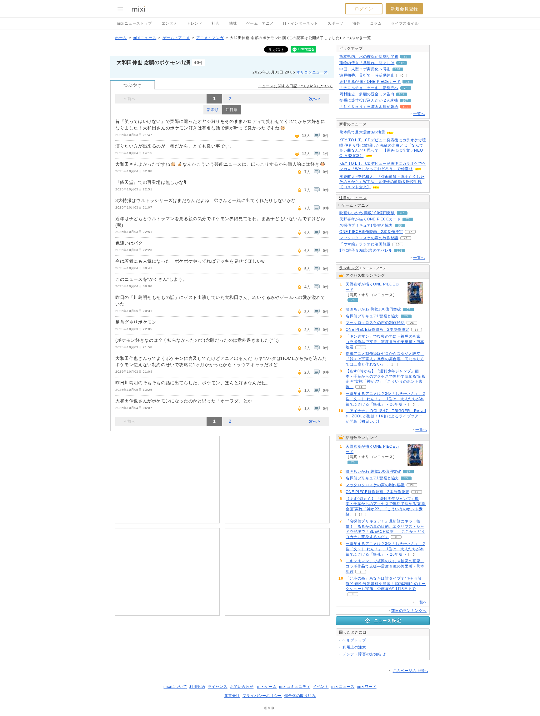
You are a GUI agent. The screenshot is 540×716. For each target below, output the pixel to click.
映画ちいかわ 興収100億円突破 (367, 213)
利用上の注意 (354, 647)
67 (402, 213)
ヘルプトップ (354, 640)
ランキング (349, 268)
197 (405, 100)
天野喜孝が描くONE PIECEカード (370, 81)
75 (406, 88)
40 (401, 75)
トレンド (194, 23)
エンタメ (169, 23)
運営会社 (232, 695)
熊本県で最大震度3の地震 (362, 132)
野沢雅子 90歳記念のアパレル (365, 250)
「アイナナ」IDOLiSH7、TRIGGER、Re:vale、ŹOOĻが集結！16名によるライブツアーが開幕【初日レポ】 (386, 416)
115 (401, 63)
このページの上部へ (410, 670)
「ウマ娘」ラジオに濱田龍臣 (365, 244)
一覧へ (419, 114)
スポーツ (335, 23)
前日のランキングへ (409, 610)
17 (410, 232)
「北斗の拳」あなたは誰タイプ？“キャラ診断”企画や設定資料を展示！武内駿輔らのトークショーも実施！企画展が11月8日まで (386, 583)
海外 (356, 23)
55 (400, 225)
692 (405, 106)
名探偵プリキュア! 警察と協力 (366, 225)
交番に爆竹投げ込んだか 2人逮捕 (368, 100)
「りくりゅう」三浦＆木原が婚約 (368, 106)
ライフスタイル (404, 23)
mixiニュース (144, 38)
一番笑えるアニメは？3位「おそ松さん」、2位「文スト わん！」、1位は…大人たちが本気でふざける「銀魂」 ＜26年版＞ (385, 398)
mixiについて (175, 686)
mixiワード (366, 686)
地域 (233, 23)
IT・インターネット (300, 23)
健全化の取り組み (300, 695)
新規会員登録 (404, 8)
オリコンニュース (312, 72)
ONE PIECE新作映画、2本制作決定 (371, 231)
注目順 (232, 110)
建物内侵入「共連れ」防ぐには (366, 63)
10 (398, 244)
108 (399, 250)
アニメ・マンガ (210, 38)
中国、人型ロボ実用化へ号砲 (365, 69)
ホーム (121, 38)
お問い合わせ (242, 686)
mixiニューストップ (134, 23)
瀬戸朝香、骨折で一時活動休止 (366, 75)
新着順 (213, 110)
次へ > (314, 99)
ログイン (364, 8)
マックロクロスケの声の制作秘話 (368, 238)
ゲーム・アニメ (260, 23)
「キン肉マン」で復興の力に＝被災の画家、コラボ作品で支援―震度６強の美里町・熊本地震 (385, 341)
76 (408, 81)
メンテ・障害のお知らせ (364, 654)
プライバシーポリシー (262, 695)
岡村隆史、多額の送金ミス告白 (366, 94)
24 (406, 238)
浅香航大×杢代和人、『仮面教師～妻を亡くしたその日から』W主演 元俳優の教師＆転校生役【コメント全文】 (381, 181)
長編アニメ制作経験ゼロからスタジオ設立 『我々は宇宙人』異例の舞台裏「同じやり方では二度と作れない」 (385, 358)
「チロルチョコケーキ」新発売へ (368, 88)
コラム (376, 23)
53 (406, 56)
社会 (215, 23)
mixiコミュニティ (294, 686)
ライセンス (218, 686)
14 (360, 387)
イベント (320, 686)
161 (398, 69)
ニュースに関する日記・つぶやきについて (295, 86)
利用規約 (197, 686)
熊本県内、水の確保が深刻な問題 (368, 56)
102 (401, 94)
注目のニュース (353, 198)
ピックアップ (351, 48)
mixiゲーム (267, 686)
